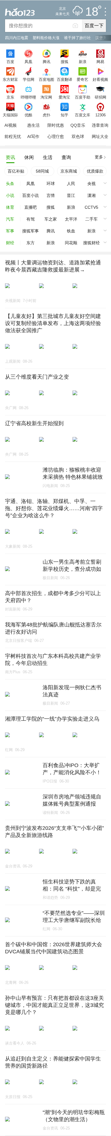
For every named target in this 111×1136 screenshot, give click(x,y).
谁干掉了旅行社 (77, 38)
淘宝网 (46, 97)
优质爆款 (95, 171)
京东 (10, 97)
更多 (99, 157)
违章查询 (100, 125)
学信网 (28, 79)
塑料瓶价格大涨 (46, 38)
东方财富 (10, 79)
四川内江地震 (16, 38)
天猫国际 (10, 115)
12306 (100, 115)
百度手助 (82, 97)
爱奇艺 (82, 79)
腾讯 (46, 62)
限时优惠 (55, 125)
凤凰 (28, 62)
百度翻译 (64, 79)
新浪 (82, 62)
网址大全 (100, 136)
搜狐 (64, 62)
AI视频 (10, 125)
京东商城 (68, 171)
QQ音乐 (77, 125)
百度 (10, 62)
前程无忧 (12, 136)
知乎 (64, 115)
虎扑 (46, 115)
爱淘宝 (64, 97)
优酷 (28, 115)
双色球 (78, 136)
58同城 (42, 171)
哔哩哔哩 (28, 97)
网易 (100, 62)
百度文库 (82, 115)
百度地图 (46, 79)
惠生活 (33, 125)
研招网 (100, 97)
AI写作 (33, 136)
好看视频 (100, 79)
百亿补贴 (16, 171)
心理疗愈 (55, 136)
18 (91, 12)
